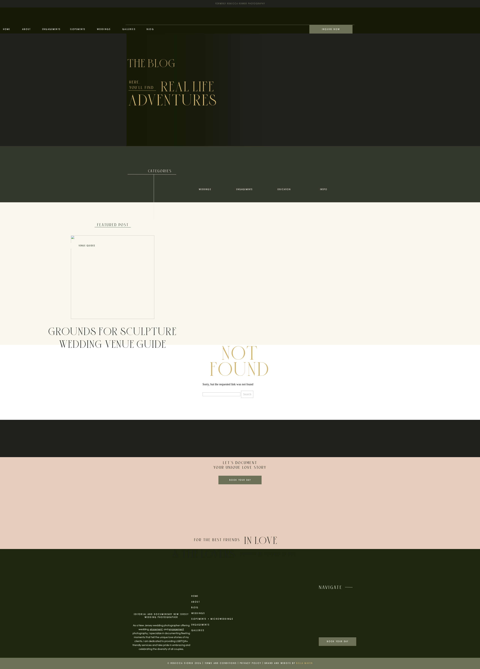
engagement (176, 629)
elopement (156, 629)
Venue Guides (87, 246)
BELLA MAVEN (304, 663)
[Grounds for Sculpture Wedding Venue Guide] (112, 277)
